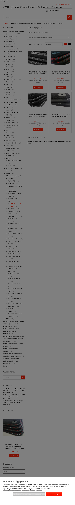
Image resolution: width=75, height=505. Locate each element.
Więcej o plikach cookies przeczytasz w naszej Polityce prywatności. (22, 490)
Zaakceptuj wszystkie (54, 494)
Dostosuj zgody (39, 494)
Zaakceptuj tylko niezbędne (22, 494)
